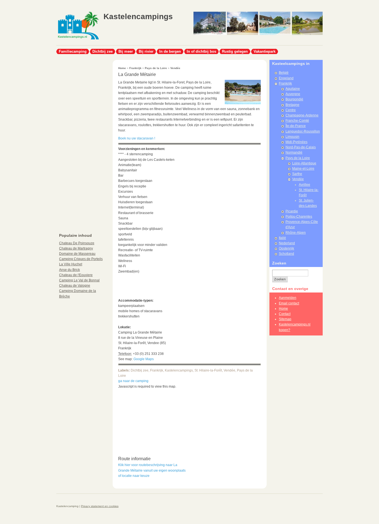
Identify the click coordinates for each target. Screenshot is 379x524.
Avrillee (304, 185)
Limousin (292, 137)
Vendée (175, 68)
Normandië (293, 152)
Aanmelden (287, 298)
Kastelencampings (138, 16)
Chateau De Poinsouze (76, 243)
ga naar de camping (133, 381)
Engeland (286, 78)
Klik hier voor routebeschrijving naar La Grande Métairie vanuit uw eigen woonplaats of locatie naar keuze (152, 470)
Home (122, 68)
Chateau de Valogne (74, 286)
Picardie (291, 211)
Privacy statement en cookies (99, 506)
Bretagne (292, 105)
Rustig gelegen (235, 51)
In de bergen (170, 51)
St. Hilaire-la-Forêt (208, 370)
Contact (284, 314)
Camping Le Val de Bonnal (79, 280)
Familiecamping (73, 51)
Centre (290, 110)
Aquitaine (292, 89)
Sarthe (297, 174)
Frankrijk (135, 68)
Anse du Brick (69, 270)
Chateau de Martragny (76, 248)
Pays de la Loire (156, 68)
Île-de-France (295, 126)
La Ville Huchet (70, 264)
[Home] (77, 39)
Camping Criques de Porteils (81, 259)
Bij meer (125, 51)
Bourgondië (294, 99)
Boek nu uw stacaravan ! (136, 138)
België (284, 73)
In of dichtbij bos (201, 51)
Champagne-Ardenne (302, 115)
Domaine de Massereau (77, 254)
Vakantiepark (265, 51)
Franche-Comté (297, 121)
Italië (282, 238)
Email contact (289, 303)
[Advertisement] (78, 143)
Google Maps (143, 359)
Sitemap (285, 319)
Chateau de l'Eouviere (76, 275)
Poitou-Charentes (298, 216)
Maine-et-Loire (303, 169)
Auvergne (292, 94)
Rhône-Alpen (295, 233)
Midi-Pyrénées (296, 142)
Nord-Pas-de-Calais (300, 147)
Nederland (287, 243)
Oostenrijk (286, 248)
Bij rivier (146, 51)
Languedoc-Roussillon (302, 131)
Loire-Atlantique (304, 163)
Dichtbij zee (102, 51)
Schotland (286, 254)
